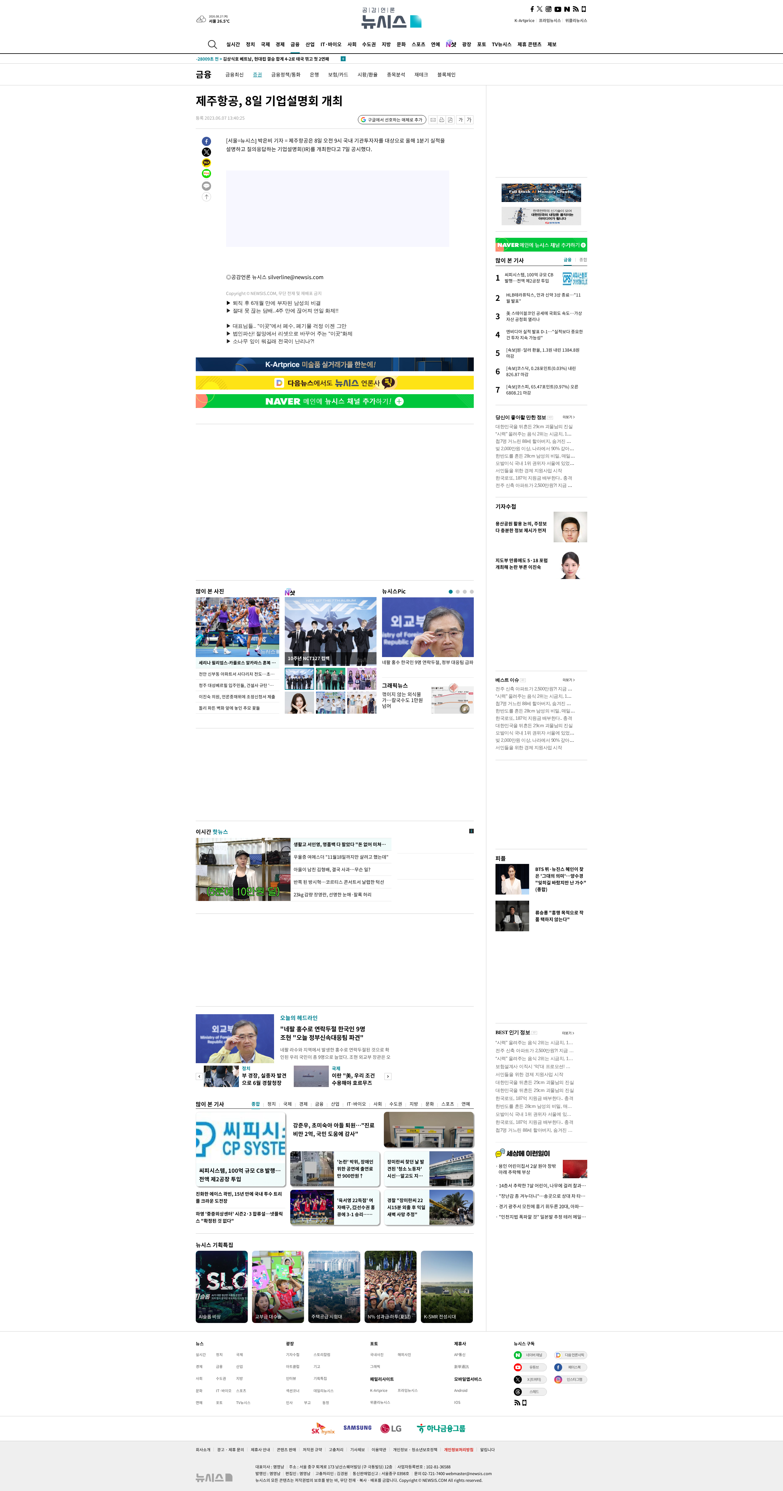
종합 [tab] (583, 259)
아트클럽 (292, 1366)
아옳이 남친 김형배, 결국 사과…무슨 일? (332, 869)
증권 (257, 74)
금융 (295, 44)
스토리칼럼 (322, 1354)
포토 (481, 44)
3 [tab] (465, 592)
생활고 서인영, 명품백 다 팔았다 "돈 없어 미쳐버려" (341, 844)
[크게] (469, 119)
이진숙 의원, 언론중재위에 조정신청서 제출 (237, 696)
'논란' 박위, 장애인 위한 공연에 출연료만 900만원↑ (355, 1168)
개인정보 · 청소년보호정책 (415, 1449)
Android (460, 1390)
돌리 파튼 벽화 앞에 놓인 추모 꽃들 (229, 708)
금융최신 (234, 74)
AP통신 (460, 1354)
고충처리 (336, 1449)
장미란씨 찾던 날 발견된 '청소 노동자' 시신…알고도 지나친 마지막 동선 (405, 1168)
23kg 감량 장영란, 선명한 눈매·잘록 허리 (333, 894)
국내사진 (377, 1354)
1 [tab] (451, 592)
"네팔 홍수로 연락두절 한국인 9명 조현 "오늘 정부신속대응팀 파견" (322, 1033)
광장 (466, 44)
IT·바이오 (331, 44)
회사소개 (203, 1449)
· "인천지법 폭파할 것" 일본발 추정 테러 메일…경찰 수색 (541, 1217)
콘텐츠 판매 (286, 1449)
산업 (310, 44)
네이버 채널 (534, 1355)
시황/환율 (368, 74)
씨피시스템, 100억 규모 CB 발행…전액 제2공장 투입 (240, 1174)
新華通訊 (461, 1366)
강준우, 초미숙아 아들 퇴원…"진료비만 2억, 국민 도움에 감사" (334, 1129)
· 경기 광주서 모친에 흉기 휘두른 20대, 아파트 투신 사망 (541, 1206)
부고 (307, 1402)
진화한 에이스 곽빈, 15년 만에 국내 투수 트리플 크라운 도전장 (239, 1197)
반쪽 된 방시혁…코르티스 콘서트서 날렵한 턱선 (339, 882)
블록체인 (446, 74)
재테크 (421, 74)
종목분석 (396, 74)
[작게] (460, 119)
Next (388, 1076)
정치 (250, 44)
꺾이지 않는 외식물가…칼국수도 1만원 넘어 (402, 699)
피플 (500, 858)
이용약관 (379, 1449)
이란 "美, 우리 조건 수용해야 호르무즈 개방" (353, 1082)
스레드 (534, 1391)
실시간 (233, 44)
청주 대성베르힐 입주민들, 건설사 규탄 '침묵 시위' (239, 685)
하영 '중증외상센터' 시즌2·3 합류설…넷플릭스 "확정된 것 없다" (239, 1217)
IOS (457, 1402)
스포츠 (418, 44)
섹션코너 (292, 1390)
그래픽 (375, 1366)
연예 (435, 44)
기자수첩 (505, 506)
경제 (280, 44)
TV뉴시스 (502, 44)
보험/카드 (338, 74)
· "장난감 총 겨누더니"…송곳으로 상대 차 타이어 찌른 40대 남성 (541, 1196)
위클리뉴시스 (576, 20)
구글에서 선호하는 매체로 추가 (395, 120)
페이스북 (574, 1367)
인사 (289, 1402)
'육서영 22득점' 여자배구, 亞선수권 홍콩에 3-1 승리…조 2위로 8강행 (356, 1207)
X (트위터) (534, 1379)
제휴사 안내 (260, 1449)
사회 (352, 44)
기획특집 (320, 1378)
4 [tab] (472, 592)
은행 (314, 74)
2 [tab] (458, 592)
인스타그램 (574, 1379)
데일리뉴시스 (324, 1390)
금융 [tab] (568, 259)
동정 (325, 1402)
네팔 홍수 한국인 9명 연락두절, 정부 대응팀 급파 (427, 662)
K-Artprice (524, 20)
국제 (265, 44)
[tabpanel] (428, 635)
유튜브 (534, 1367)
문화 (401, 44)
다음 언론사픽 (574, 1355)
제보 (552, 44)
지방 (386, 44)
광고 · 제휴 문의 (230, 1449)
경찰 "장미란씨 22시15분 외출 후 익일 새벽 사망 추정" (406, 1207)
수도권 (369, 44)
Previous (199, 1076)
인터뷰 (291, 1378)
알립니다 (487, 1449)
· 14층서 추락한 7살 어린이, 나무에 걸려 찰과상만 (541, 1186)
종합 (255, 1103)
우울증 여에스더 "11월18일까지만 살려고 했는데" (341, 857)
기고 (317, 1366)
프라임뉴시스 (550, 20)
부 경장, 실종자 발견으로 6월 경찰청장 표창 (264, 1082)
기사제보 (357, 1449)
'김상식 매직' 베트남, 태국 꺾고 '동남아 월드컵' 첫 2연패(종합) (265, 59)
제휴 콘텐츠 (530, 44)
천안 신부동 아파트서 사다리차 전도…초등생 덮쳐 (239, 674)
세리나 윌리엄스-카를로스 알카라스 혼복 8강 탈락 (239, 663)
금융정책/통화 (286, 74)
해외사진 (404, 1354)
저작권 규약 (312, 1449)
